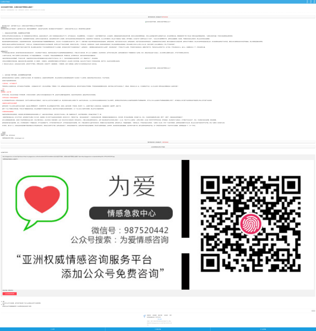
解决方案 (160, 315)
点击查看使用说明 (9, 293)
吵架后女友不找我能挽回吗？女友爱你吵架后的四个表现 (16, 306)
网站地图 (160, 319)
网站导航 (158, 329)
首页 (53, 329)
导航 (314, 2)
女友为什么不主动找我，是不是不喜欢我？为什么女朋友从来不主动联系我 (21, 303)
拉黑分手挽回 (6, 1)
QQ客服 (264, 329)
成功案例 (155, 315)
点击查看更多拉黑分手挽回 (158, 147)
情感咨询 (149, 315)
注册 (307, 2)
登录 (311, 2)
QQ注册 (166, 315)
